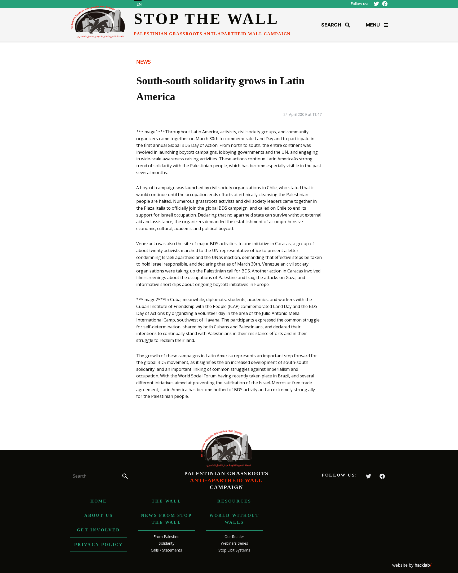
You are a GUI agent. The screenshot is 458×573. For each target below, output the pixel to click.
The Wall (166, 501)
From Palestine (166, 536)
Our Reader (234, 536)
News (143, 61)
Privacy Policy (98, 544)
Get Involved (98, 530)
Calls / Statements (166, 550)
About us (98, 515)
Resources (234, 501)
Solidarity (166, 543)
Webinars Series (234, 543)
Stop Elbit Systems (234, 550)
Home (98, 501)
